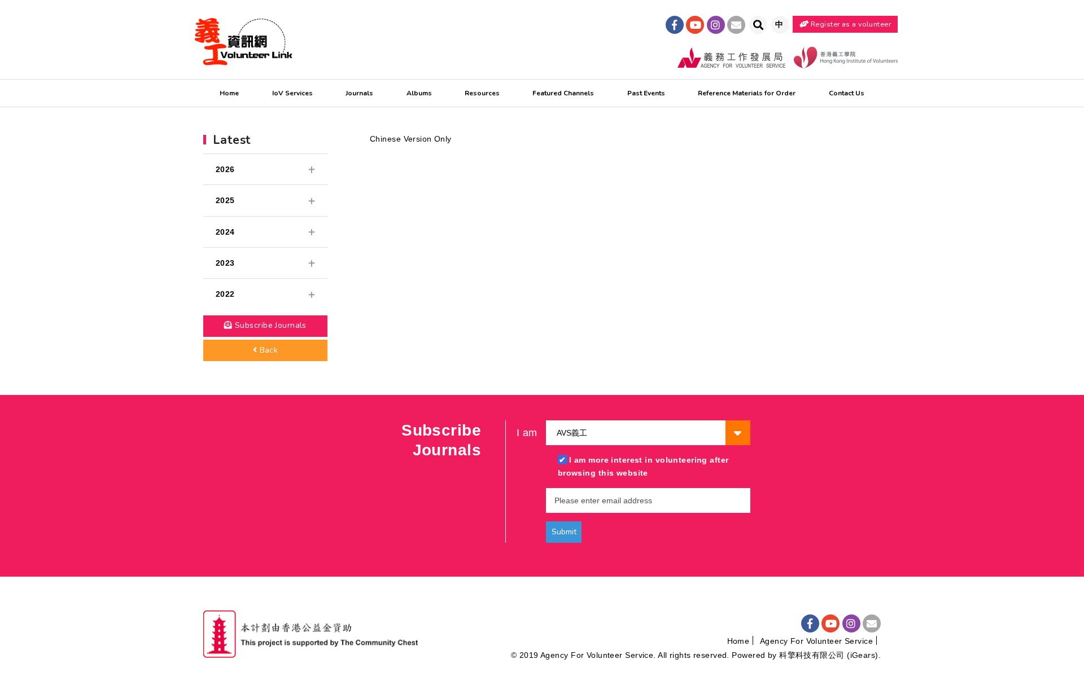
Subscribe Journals (270, 325)
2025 (225, 200)
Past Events (646, 93)
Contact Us (846, 93)
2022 (225, 293)
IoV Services (292, 93)
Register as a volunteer (850, 24)
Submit (564, 531)
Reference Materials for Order (746, 93)
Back (267, 350)
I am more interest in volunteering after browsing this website (643, 466)
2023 (225, 262)
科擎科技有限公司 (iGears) (828, 655)
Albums (419, 93)
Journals (359, 93)
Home (229, 93)
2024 (225, 231)
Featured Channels (563, 93)
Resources (482, 93)
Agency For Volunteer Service (816, 640)
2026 (225, 169)
